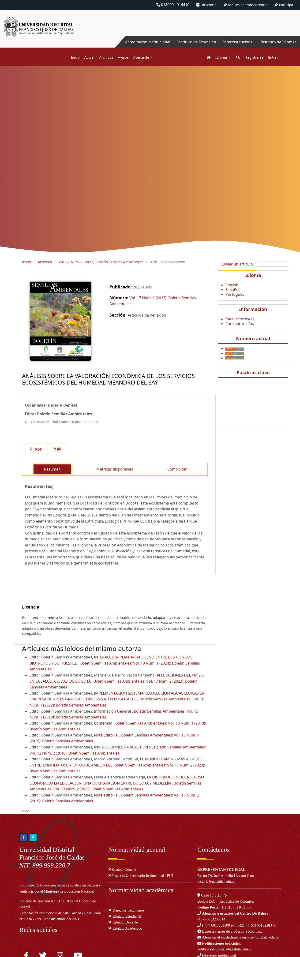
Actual (89, 57)
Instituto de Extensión (196, 42)
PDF (38, 449)
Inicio (75, 57)
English (231, 285)
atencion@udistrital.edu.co (240, 937)
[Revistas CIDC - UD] (206, 57)
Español (232, 289)
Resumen (52, 469)
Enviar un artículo (237, 264)
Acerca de (141, 57)
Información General (113, 711)
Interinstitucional (238, 42)
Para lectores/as (239, 318)
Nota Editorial (106, 735)
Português (234, 294)
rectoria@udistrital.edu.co (216, 881)
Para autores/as (239, 323)
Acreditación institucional (147, 42)
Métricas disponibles (114, 469)
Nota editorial (106, 795)
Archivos (106, 57)
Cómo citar (177, 469)
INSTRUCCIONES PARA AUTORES (123, 747)
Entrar (273, 57)
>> (27, 810)
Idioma (221, 57)
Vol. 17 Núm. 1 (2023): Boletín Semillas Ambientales (101, 261)
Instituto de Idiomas (278, 42)
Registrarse (254, 57)
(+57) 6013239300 (216, 925)
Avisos (123, 57)
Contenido (103, 723)
